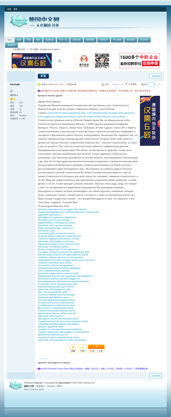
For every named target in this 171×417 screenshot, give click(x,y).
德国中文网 (29, 386)
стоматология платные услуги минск (106, 116)
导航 (29, 40)
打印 (107, 84)
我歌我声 (104, 40)
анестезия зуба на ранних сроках (56, 233)
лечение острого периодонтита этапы (58, 337)
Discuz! (38, 383)
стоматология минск (58, 112)
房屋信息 (77, 40)
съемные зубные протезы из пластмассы (60, 257)
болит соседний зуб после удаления (58, 249)
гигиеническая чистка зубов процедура (59, 268)
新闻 (38, 40)
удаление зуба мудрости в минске (54, 363)
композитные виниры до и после (56, 286)
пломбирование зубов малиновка (56, 305)
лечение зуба (115, 112)
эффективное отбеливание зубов (56, 222)
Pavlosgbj (15, 84)
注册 (9, 9)
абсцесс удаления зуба (50, 326)
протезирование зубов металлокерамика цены (63, 281)
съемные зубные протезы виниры (56, 294)
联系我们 (41, 386)
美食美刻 (131, 40)
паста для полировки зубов (53, 246)
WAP (59, 386)
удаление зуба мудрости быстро (55, 241)
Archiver (51, 386)
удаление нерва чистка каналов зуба (58, 273)
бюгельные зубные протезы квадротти (59, 278)
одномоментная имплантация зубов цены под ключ (66, 260)
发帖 (44, 76)
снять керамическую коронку (53, 270)
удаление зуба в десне (50, 316)
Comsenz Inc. (89, 383)
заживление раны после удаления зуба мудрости (65, 276)
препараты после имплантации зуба (58, 318)
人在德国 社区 (19, 49)
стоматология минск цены (68, 116)
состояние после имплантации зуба (57, 284)
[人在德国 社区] (34, 26)
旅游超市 (12, 45)
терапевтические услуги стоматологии (59, 244)
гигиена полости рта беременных (56, 302)
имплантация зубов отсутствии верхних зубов (63, 254)
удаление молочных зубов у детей (57, 313)
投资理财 (90, 40)
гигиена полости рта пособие (54, 220)
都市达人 (14, 95)
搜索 (19, 40)
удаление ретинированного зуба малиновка (62, 340)
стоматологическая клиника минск (56, 310)
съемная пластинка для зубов (54, 262)
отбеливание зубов (97, 112)
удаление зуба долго (49, 214)
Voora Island (64, 383)
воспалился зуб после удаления (55, 265)
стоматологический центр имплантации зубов (63, 321)
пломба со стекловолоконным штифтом (60, 329)
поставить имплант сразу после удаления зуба (63, 252)
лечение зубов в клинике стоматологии (59, 236)
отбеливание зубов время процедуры (58, 324)
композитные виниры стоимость (55, 228)
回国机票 (50, 40)
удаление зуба (77, 112)
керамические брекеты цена (53, 297)
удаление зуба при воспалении (55, 225)
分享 (82, 351)
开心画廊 (117, 40)
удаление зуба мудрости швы (54, 289)
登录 (16, 9)
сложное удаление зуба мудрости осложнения (63, 332)
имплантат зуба (46, 230)
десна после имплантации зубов (56, 308)
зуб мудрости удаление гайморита (57, 217)
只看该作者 (71, 84)
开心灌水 (144, 40)
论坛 (10, 40)
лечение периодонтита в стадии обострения (62, 209)
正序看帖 (133, 84)
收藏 (73, 351)
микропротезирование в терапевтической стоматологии (68, 212)
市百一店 (63, 40)
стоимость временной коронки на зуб (58, 238)
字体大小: (116, 84)
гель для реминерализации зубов (56, 300)
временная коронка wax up (53, 334)
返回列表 (156, 76)
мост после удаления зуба (52, 292)
